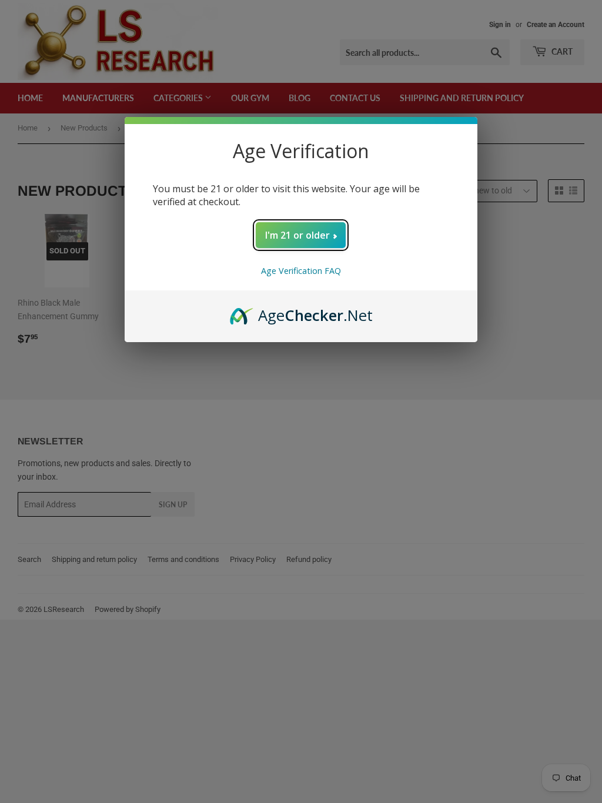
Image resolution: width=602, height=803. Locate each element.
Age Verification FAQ (301, 270)
